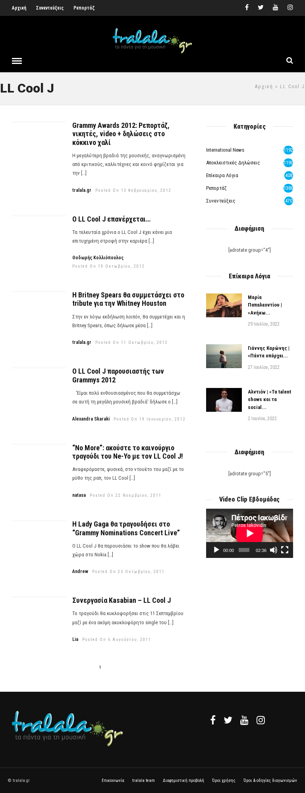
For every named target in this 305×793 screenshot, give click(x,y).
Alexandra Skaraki (91, 419)
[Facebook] (213, 720)
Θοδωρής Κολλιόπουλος (98, 257)
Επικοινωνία (113, 780)
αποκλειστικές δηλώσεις (233, 163)
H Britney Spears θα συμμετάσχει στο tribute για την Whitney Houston (128, 299)
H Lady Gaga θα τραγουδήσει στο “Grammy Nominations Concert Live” (126, 528)
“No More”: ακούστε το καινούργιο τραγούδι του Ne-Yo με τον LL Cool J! (127, 452)
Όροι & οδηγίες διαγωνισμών (270, 780)
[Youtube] (275, 8)
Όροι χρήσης (224, 780)
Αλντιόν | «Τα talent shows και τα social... (269, 399)
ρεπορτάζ (216, 188)
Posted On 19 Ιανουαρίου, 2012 (150, 419)
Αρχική (19, 8)
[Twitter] (228, 720)
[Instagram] (290, 8)
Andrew (80, 571)
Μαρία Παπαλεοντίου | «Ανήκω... (265, 305)
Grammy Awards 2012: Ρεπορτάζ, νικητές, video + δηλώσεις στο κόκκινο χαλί (121, 134)
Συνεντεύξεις (50, 8)
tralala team (143, 780)
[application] (249, 533)
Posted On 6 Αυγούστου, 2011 (116, 639)
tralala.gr (81, 190)
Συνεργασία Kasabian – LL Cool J (121, 600)
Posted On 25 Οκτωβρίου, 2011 (128, 571)
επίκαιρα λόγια (222, 175)
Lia (75, 639)
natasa (79, 495)
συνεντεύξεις (221, 201)
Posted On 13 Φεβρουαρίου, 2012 (133, 190)
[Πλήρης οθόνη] (285, 550)
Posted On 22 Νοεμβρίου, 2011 (126, 495)
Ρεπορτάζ (84, 8)
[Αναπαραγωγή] (216, 550)
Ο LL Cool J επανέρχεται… (111, 219)
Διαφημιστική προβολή (183, 780)
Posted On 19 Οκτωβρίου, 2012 (108, 266)
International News (225, 150)
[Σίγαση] (274, 550)
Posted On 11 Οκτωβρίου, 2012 (131, 342)
